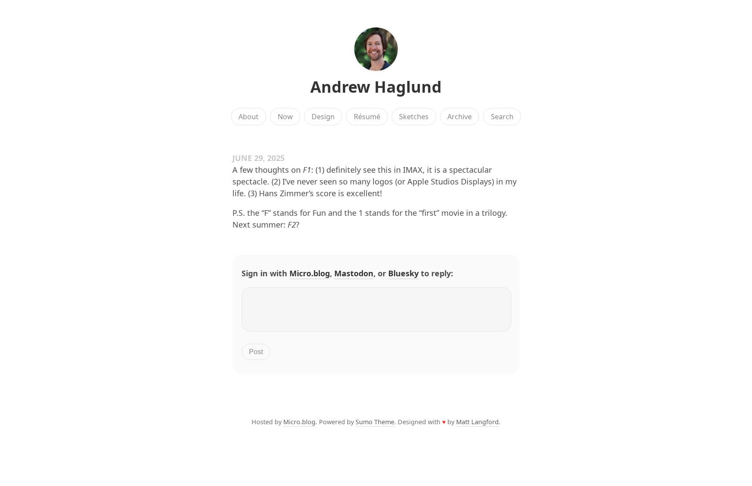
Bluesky (403, 273)
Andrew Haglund (376, 86)
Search (502, 116)
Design (323, 116)
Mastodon (353, 273)
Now (285, 116)
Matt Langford (477, 422)
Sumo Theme (375, 422)
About (248, 116)
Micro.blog (309, 273)
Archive (459, 116)
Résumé (367, 116)
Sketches (414, 116)
